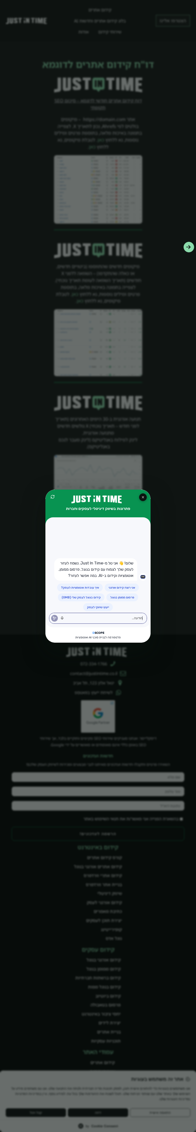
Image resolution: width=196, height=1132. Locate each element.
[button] (189, 247)
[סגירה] (143, 497)
